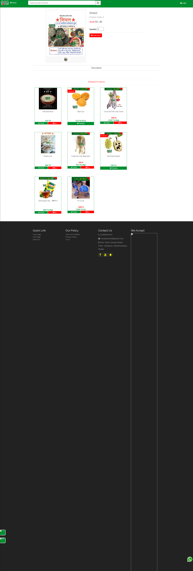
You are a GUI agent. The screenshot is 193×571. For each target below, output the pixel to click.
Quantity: (93, 29)
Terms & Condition (73, 234)
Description (96, 68)
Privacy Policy (71, 237)
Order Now (96, 35)
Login (184, 3)
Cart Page (37, 237)
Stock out (71, 91)
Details (42, 123)
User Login (37, 234)
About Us (36, 239)
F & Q (68, 239)
